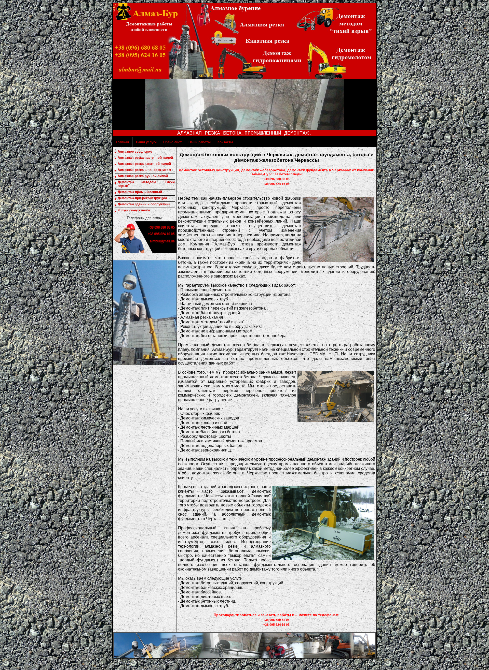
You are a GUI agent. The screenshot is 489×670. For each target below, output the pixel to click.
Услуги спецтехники (134, 210)
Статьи (256, 665)
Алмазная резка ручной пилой (143, 176)
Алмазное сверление (135, 151)
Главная (117, 142)
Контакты (219, 142)
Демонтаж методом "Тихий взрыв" (146, 184)
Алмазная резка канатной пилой (144, 164)
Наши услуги (138, 142)
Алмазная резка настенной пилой (145, 157)
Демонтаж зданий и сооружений (144, 204)
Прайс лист (165, 142)
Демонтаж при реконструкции (142, 198)
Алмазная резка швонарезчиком (144, 170)
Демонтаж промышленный (140, 192)
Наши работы (190, 142)
